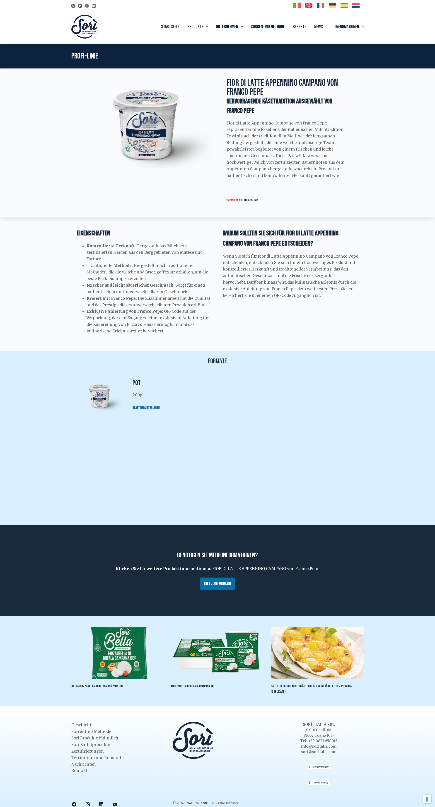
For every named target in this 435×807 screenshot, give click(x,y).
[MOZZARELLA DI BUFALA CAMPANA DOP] (217, 653)
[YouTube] (80, 6)
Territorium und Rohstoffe (97, 757)
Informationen (347, 26)
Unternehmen (227, 26)
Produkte (195, 26)
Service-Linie (251, 200)
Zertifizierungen (87, 751)
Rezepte (299, 26)
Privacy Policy (320, 766)
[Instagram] (73, 6)
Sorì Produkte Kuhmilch (94, 738)
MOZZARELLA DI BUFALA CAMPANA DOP (193, 686)
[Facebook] (87, 6)
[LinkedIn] (94, 6)
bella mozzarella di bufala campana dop (97, 686)
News (318, 26)
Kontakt (79, 770)
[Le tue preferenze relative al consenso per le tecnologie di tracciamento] (427, 799)
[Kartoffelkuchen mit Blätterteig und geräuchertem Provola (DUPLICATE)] (317, 653)
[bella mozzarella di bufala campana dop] (117, 653)
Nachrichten (83, 764)
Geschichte (82, 724)
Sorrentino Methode (268, 26)
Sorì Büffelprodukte (90, 744)
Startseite (170, 26)
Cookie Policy (320, 782)
